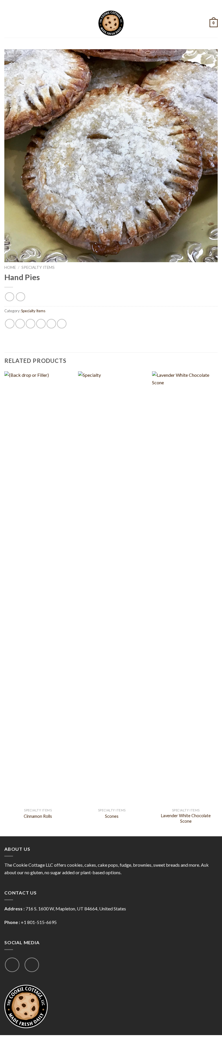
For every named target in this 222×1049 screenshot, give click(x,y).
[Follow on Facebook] (12, 965)
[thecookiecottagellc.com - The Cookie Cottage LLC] (111, 23)
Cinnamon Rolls (38, 816)
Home (10, 267)
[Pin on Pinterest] (51, 323)
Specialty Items (38, 267)
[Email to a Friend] (41, 323)
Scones (112, 816)
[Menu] (7, 23)
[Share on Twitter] (30, 323)
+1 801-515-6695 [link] (39, 922)
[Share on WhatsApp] (9, 323)
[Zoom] (12, 255)
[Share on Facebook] (20, 323)
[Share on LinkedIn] (61, 323)
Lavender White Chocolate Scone (186, 818)
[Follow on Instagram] (32, 965)
